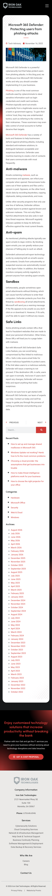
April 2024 (15, 628)
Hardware (15, 497)
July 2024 (15, 618)
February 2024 (17, 635)
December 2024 (18, 600)
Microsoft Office (18, 502)
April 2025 (15, 586)
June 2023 (15, 663)
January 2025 (17, 596)
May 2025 (15, 582)
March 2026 (16, 547)
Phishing (10, 90)
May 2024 (15, 625)
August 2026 (16, 530)
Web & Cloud (16, 512)
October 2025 (17, 565)
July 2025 (15, 575)
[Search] (41, 430)
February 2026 (17, 551)
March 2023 (16, 674)
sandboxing (19, 301)
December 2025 (18, 558)
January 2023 (17, 681)
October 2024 (17, 607)
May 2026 (15, 540)
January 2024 (17, 639)
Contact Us (26, 873)
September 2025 (18, 568)
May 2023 (15, 667)
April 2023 (15, 670)
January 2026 (17, 554)
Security (14, 507)
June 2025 (15, 579)
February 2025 (17, 593)
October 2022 (17, 691)
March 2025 (16, 589)
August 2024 (16, 614)
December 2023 (18, 642)
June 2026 (15, 537)
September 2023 (18, 653)
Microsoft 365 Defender (16, 134)
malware (26, 175)
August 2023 (16, 656)
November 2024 (18, 603)
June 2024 (15, 621)
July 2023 (15, 660)
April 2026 (15, 544)
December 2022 (18, 684)
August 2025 (16, 572)
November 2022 (18, 688)
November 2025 (18, 561)
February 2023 (17, 677)
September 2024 (18, 611)
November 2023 (18, 646)
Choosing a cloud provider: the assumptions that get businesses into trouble (28, 465)
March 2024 (16, 632)
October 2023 (17, 649)
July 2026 (15, 533)
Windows (15, 517)
